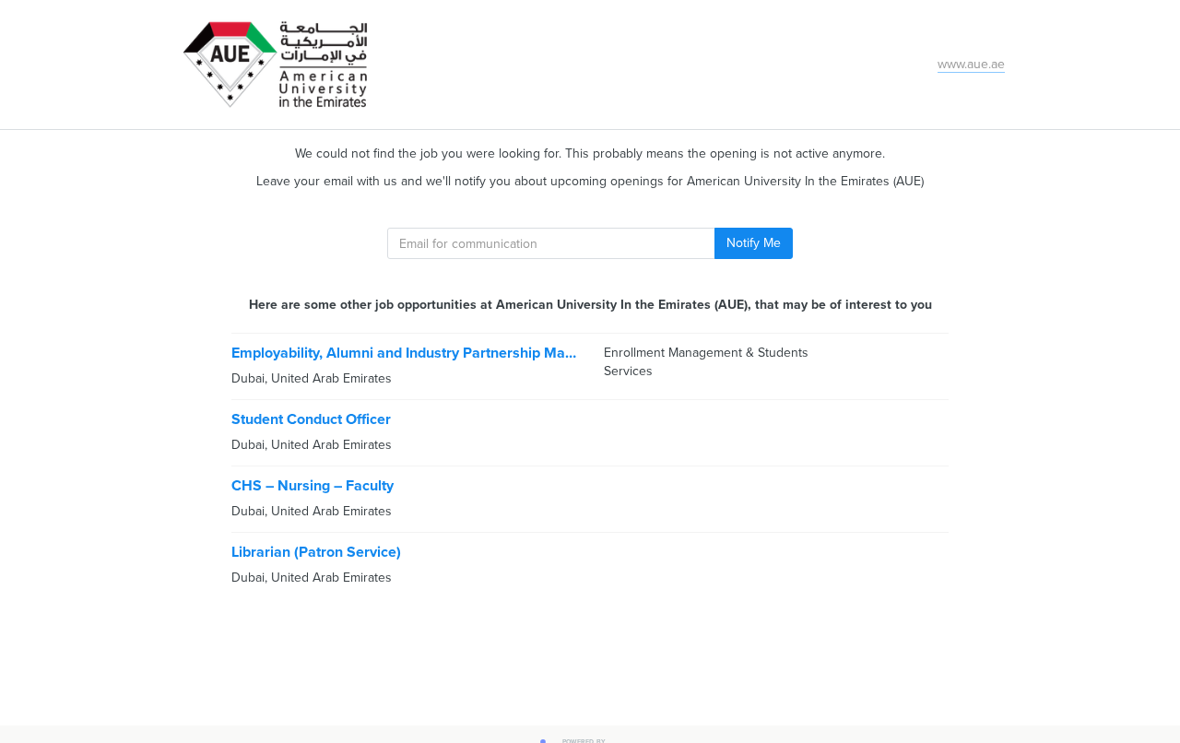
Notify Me (753, 243)
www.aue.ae (971, 64)
